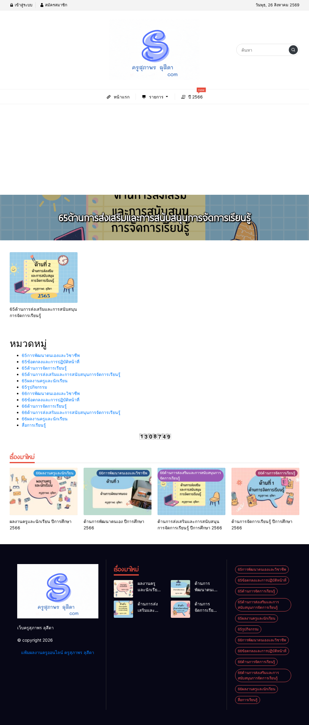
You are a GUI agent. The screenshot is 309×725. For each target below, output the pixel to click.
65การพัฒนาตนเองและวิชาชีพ (51, 355)
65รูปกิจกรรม (34, 387)
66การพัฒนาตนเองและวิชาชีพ (51, 393)
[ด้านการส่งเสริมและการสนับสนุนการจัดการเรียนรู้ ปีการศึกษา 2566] (191, 491)
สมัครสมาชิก (55, 4)
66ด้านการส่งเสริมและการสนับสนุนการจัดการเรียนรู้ (71, 412)
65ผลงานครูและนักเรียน (45, 380)
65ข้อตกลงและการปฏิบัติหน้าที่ (50, 361)
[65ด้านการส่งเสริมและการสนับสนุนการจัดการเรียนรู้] (44, 277)
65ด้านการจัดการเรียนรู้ (44, 368)
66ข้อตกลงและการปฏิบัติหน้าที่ (50, 399)
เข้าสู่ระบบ (23, 4)
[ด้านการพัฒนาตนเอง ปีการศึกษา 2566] (117, 491)
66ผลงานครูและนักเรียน (45, 418)
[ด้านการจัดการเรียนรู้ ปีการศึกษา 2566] (265, 491)
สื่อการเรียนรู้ (34, 425)
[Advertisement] (154, 149)
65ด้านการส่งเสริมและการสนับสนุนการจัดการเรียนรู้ (71, 374)
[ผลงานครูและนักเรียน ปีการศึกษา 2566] (44, 491)
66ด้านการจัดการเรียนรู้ (44, 406)
